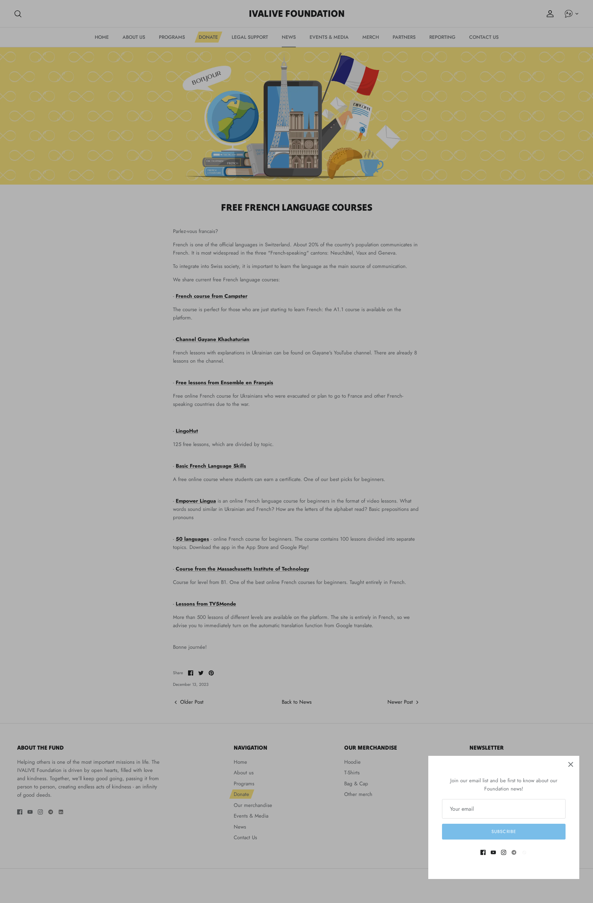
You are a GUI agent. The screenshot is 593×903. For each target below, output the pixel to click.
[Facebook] (483, 852)
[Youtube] (493, 852)
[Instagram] (503, 852)
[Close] (570, 764)
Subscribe (503, 831)
